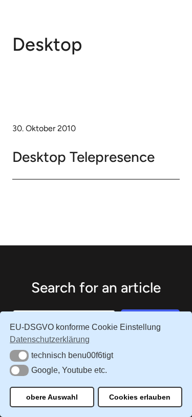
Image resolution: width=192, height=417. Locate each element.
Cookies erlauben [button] (139, 397)
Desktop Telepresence (83, 156)
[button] (19, 355)
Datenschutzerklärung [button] (50, 339)
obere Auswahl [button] (52, 397)
